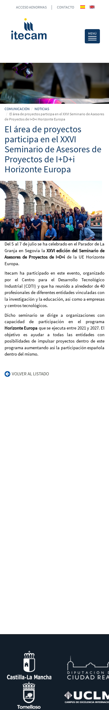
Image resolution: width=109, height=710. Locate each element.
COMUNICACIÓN (17, 108)
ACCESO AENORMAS (31, 7)
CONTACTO (65, 7)
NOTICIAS (42, 108)
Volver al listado (30, 374)
